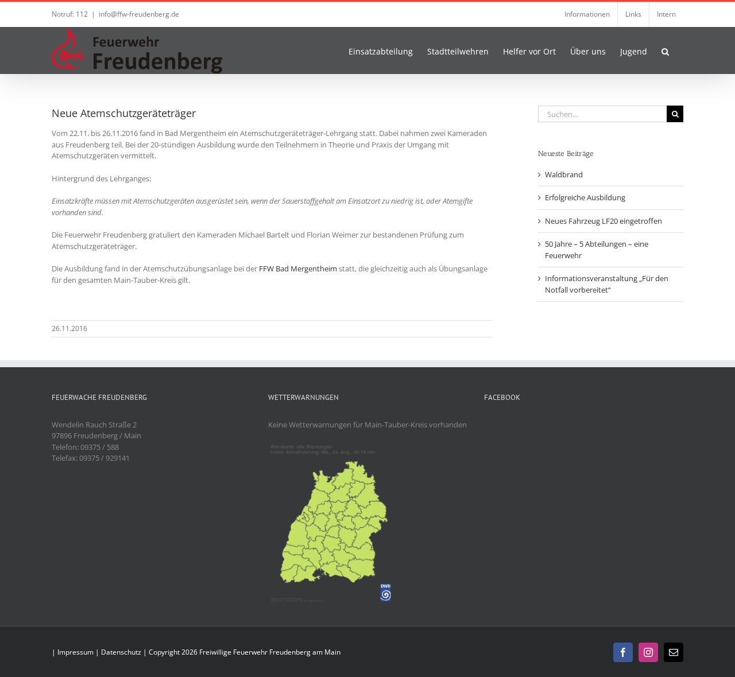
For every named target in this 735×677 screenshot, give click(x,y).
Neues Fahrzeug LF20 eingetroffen (603, 221)
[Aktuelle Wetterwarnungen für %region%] (332, 447)
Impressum (75, 652)
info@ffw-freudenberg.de (139, 14)
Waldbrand (564, 174)
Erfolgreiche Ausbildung (585, 197)
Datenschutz (121, 652)
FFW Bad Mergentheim (298, 268)
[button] (665, 50)
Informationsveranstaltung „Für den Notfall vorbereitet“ (606, 284)
